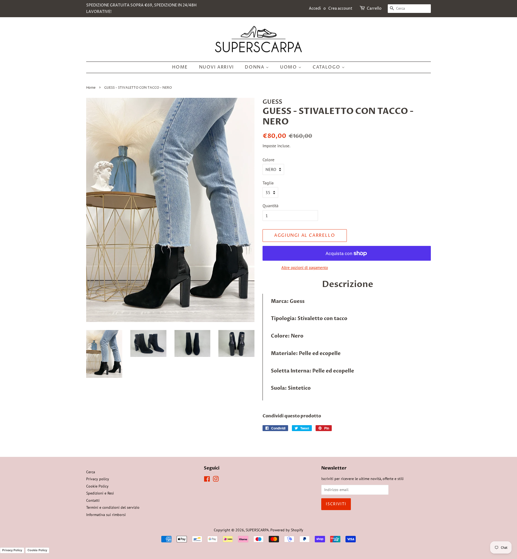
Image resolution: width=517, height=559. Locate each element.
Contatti (93, 500)
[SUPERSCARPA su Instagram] (216, 480)
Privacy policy (97, 478)
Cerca (90, 472)
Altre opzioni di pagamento (304, 267)
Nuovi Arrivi (216, 67)
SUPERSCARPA (257, 530)
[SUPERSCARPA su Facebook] (207, 480)
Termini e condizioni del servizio (112, 507)
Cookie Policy (97, 486)
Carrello (374, 8)
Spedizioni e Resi (100, 493)
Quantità (270, 205)
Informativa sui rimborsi (106, 514)
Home (180, 67)
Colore (268, 159)
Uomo (289, 67)
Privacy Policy (12, 550)
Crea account (340, 8)
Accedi (315, 8)
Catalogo (327, 67)
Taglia (268, 182)
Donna (255, 67)
